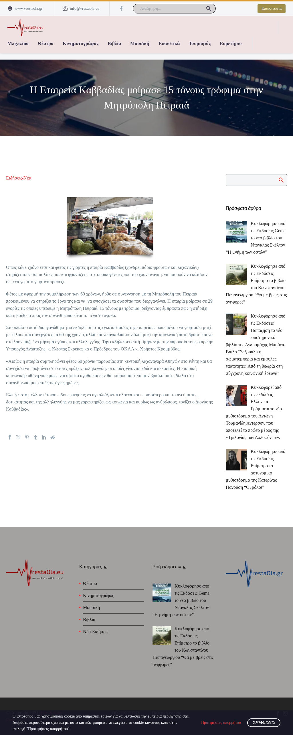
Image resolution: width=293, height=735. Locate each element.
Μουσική (139, 43)
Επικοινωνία (272, 8)
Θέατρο (46, 43)
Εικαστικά (169, 43)
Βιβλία (114, 43)
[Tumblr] (35, 437)
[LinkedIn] (44, 437)
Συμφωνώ (264, 723)
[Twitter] (18, 437)
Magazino (18, 43)
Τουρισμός (200, 43)
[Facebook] (121, 8)
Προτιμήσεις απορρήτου (221, 722)
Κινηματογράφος (80, 43)
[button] (208, 8)
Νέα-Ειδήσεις (95, 631)
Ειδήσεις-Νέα (18, 178)
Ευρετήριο (231, 43)
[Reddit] (52, 437)
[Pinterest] (27, 437)
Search (281, 179)
